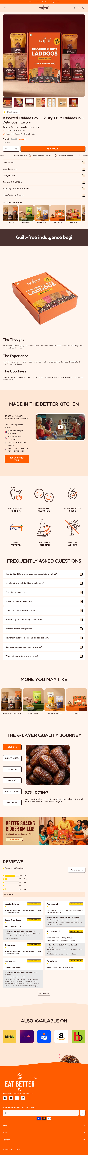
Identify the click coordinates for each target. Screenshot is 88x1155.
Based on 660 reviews (14, 868)
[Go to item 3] (30, 102)
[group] (10, 214)
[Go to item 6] (63, 102)
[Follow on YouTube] (11, 1098)
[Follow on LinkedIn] (23, 1098)
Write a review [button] (77, 870)
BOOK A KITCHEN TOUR (17, 459)
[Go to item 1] (8, 102)
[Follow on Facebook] (17, 1098)
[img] (23, 906)
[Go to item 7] (74, 102)
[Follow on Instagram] (5, 1098)
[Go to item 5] (52, 102)
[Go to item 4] (41, 102)
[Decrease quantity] (5, 148)
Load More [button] (44, 993)
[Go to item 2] (19, 102)
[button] (4, 112)
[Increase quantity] (16, 148)
